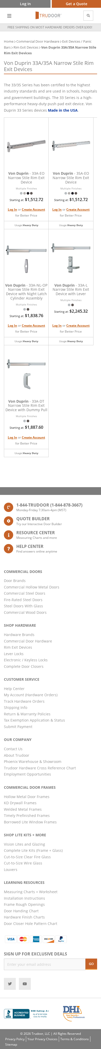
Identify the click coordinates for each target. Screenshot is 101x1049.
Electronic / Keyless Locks (26, 659)
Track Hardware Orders (24, 701)
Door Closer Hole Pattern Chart (30, 923)
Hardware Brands (19, 634)
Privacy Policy (15, 1039)
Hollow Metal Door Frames (26, 796)
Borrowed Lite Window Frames (30, 822)
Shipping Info (15, 707)
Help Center (14, 688)
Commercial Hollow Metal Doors (31, 587)
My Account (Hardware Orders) (30, 694)
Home (8, 41)
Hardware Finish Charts (24, 917)
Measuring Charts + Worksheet (30, 891)
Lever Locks (14, 653)
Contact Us (13, 748)
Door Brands (15, 580)
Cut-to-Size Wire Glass (23, 863)
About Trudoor (16, 755)
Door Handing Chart (21, 910)
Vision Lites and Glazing (24, 844)
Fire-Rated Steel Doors (23, 599)
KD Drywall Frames (20, 802)
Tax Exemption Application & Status (34, 720)
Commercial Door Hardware (37, 41)
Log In (12, 209)
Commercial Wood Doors (25, 612)
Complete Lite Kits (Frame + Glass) (33, 850)
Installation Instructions (24, 898)
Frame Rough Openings (24, 904)
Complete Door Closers (24, 666)
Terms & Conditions (74, 1039)
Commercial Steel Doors (24, 593)
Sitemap (11, 1044)
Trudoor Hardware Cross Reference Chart (40, 767)
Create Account (33, 209)
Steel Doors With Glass (23, 605)
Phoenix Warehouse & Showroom (32, 761)
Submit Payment (18, 726)
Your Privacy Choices (42, 1039)
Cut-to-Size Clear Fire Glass (27, 856)
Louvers (10, 869)
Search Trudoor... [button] (88, 16)
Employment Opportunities (27, 774)
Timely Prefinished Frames (27, 815)
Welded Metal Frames (23, 809)
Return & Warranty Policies (27, 713)
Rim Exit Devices (26, 47)
